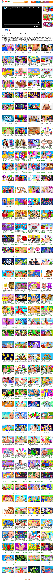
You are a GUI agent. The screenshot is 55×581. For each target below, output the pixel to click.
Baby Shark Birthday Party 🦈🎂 (46, 158)
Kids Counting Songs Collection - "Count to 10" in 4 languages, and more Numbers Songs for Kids (33, 551)
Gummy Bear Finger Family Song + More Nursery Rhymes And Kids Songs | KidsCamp (46, 267)
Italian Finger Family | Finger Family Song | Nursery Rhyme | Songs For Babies (33, 302)
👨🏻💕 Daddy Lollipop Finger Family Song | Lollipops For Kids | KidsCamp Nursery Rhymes (21, 361)
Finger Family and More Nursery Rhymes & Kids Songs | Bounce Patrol (20, 171)
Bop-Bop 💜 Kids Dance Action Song (21, 205)
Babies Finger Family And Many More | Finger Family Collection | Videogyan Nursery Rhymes (8, 206)
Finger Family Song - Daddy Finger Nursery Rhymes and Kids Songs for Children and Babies (33, 326)
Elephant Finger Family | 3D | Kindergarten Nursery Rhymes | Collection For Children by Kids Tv (46, 563)
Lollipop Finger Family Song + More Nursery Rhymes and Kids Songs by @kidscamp (33, 255)
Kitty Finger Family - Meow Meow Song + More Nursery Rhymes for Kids (8, 480)
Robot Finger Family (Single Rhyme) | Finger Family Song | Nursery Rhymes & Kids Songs (21, 468)
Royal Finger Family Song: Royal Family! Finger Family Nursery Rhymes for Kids (33, 373)
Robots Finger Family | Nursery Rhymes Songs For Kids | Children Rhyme (46, 338)
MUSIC (42, 1)
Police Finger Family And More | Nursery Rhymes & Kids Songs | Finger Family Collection (33, 267)
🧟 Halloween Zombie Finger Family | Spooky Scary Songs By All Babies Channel (21, 563)
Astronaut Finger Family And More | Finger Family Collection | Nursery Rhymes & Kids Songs (46, 147)
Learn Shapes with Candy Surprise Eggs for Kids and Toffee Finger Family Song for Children (8, 243)
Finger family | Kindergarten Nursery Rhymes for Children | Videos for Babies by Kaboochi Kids (33, 563)
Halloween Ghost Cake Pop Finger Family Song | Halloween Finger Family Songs (33, 88)
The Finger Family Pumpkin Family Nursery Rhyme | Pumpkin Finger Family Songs (46, 361)
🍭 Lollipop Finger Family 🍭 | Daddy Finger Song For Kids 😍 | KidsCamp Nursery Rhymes (46, 397)
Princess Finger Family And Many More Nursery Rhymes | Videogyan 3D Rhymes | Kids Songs (33, 361)
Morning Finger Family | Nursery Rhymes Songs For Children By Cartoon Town (7, 350)
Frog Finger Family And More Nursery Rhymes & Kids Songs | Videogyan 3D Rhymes (8, 314)
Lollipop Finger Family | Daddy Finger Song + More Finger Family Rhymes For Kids (8, 183)
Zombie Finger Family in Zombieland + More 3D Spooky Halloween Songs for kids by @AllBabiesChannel (21, 338)
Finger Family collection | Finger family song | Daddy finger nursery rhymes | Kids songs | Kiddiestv (20, 575)
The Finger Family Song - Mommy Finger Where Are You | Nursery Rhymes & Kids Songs (8, 504)
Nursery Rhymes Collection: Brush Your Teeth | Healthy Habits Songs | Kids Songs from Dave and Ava (46, 278)
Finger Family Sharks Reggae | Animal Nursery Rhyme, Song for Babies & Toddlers (46, 314)
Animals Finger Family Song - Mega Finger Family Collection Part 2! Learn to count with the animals (34, 218)
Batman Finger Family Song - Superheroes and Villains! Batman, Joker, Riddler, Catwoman (20, 432)
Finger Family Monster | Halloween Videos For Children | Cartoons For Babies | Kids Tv (33, 350)
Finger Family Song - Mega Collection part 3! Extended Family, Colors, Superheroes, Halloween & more (8, 52)
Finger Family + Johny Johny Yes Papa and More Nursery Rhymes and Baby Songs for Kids (33, 539)
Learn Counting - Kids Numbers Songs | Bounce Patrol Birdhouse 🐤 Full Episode (20, 159)
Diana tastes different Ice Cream (20, 75)
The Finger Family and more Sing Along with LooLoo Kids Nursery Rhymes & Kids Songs (33, 397)
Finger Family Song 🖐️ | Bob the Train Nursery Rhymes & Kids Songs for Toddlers (46, 504)
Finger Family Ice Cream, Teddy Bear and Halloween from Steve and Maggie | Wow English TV (33, 243)
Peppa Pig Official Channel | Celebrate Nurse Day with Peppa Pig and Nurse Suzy (33, 183)
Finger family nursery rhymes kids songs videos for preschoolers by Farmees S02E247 (20, 492)
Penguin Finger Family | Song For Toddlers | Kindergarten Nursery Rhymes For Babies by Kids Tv (33, 492)
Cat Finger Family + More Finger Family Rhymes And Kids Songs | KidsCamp (46, 539)
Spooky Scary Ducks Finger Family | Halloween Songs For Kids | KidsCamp (46, 432)
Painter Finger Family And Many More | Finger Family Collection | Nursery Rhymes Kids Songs (34, 278)
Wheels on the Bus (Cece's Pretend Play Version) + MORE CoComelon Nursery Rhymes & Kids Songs (46, 124)
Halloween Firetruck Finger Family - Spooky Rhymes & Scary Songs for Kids (46, 255)
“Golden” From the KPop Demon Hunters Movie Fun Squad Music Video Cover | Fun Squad (20, 218)
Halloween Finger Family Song (45, 205)
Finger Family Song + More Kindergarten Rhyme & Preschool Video (46, 492)
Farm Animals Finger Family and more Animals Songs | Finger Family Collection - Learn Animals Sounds (46, 373)
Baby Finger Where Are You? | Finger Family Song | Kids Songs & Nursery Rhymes (21, 515)
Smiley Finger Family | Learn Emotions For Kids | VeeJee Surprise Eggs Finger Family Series (21, 243)
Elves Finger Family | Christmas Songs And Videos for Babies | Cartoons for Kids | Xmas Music (20, 539)
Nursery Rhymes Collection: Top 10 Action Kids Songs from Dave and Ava (8, 290)
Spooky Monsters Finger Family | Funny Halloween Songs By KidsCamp (33, 456)
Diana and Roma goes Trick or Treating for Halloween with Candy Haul (20, 147)
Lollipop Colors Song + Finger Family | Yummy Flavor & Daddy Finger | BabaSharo (46, 575)
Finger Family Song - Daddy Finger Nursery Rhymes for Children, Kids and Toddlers (20, 314)
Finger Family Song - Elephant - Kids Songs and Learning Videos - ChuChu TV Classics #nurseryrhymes (46, 456)
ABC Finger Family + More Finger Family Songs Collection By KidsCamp (46, 243)
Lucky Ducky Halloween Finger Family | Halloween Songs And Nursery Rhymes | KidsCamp (20, 302)
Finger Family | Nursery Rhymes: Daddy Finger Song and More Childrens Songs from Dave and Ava (20, 195)
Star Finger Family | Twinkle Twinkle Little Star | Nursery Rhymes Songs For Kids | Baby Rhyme (8, 361)
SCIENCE (46, 1)
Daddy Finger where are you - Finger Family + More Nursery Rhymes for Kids (20, 421)
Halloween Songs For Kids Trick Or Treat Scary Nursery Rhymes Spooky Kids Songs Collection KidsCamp (46, 551)
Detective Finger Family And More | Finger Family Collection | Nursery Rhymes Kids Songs (20, 290)
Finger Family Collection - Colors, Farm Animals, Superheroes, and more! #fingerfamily (33, 468)
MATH (38, 1)
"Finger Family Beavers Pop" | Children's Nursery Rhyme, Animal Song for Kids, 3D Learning (33, 338)
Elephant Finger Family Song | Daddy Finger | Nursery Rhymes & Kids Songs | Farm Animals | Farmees (21, 326)
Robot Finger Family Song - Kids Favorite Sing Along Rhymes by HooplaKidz (46, 409)
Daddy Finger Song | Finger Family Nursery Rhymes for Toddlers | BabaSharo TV (20, 444)
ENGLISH (33, 1)
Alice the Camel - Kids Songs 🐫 (46, 87)
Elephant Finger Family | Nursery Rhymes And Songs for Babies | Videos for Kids (8, 527)
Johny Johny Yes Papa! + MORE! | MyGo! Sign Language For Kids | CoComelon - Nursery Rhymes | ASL (33, 52)
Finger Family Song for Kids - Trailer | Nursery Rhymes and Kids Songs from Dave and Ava (8, 515)
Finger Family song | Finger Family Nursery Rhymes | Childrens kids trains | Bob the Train (46, 468)
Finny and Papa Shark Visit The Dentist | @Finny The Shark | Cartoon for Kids (8, 124)
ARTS (51, 1)
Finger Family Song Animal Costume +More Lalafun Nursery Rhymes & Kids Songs (33, 480)
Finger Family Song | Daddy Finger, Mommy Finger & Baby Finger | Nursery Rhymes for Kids (20, 350)
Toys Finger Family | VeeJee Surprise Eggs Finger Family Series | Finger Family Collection (46, 290)
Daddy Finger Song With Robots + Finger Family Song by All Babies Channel (33, 409)
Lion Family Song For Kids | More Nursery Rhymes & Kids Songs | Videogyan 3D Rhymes (46, 302)
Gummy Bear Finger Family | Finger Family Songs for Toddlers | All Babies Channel (46, 444)
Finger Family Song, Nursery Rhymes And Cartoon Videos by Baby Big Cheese (34, 527)
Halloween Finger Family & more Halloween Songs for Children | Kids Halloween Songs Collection (46, 52)
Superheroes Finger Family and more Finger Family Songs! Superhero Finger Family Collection (21, 64)
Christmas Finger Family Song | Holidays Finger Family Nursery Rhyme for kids (20, 527)
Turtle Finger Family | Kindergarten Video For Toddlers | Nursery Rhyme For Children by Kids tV (20, 255)
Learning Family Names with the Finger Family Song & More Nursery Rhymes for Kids (8, 492)
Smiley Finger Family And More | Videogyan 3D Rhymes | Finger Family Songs (7, 302)
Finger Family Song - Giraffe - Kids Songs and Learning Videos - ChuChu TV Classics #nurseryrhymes (8, 444)
